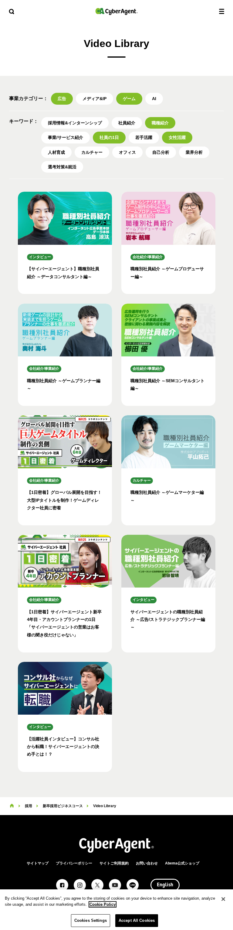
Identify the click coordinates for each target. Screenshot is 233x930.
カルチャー (92, 152)
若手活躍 (143, 137)
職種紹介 (160, 122)
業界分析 (194, 152)
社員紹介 (126, 122)
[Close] (223, 899)
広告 (62, 98)
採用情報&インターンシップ (75, 122)
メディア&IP (94, 98)
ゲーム (129, 98)
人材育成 (56, 152)
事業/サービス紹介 (65, 137)
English (165, 885)
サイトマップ (38, 863)
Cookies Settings (90, 920)
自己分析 (160, 152)
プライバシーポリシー (74, 863)
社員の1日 (109, 137)
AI (154, 98)
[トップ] (12, 806)
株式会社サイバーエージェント (116, 11)
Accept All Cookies (137, 920)
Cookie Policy (102, 904)
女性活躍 (177, 137)
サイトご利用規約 (114, 863)
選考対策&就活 (62, 166)
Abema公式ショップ (182, 863)
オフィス (127, 152)
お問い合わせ (147, 863)
